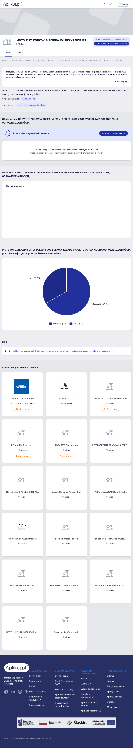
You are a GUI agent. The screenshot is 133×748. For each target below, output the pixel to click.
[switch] (113, 133)
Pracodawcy (17, 60)
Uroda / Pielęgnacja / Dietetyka (31, 105)
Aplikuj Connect (114, 696)
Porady (32, 686)
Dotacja (111, 702)
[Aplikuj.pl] (17, 667)
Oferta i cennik (62, 676)
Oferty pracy (35, 676)
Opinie (20, 52)
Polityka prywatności (117, 686)
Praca (8, 52)
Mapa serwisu (113, 707)
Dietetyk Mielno (28, 99)
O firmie (110, 676)
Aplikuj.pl (5, 60)
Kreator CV (86, 678)
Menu (125, 4)
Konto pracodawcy (64, 689)
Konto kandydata (37, 691)
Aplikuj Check (113, 691)
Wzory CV (86, 683)
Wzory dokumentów (91, 689)
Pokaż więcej (121, 81)
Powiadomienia (36, 705)
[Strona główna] (12, 4)
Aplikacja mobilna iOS (91, 710)
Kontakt (111, 681)
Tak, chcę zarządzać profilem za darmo (111, 43)
